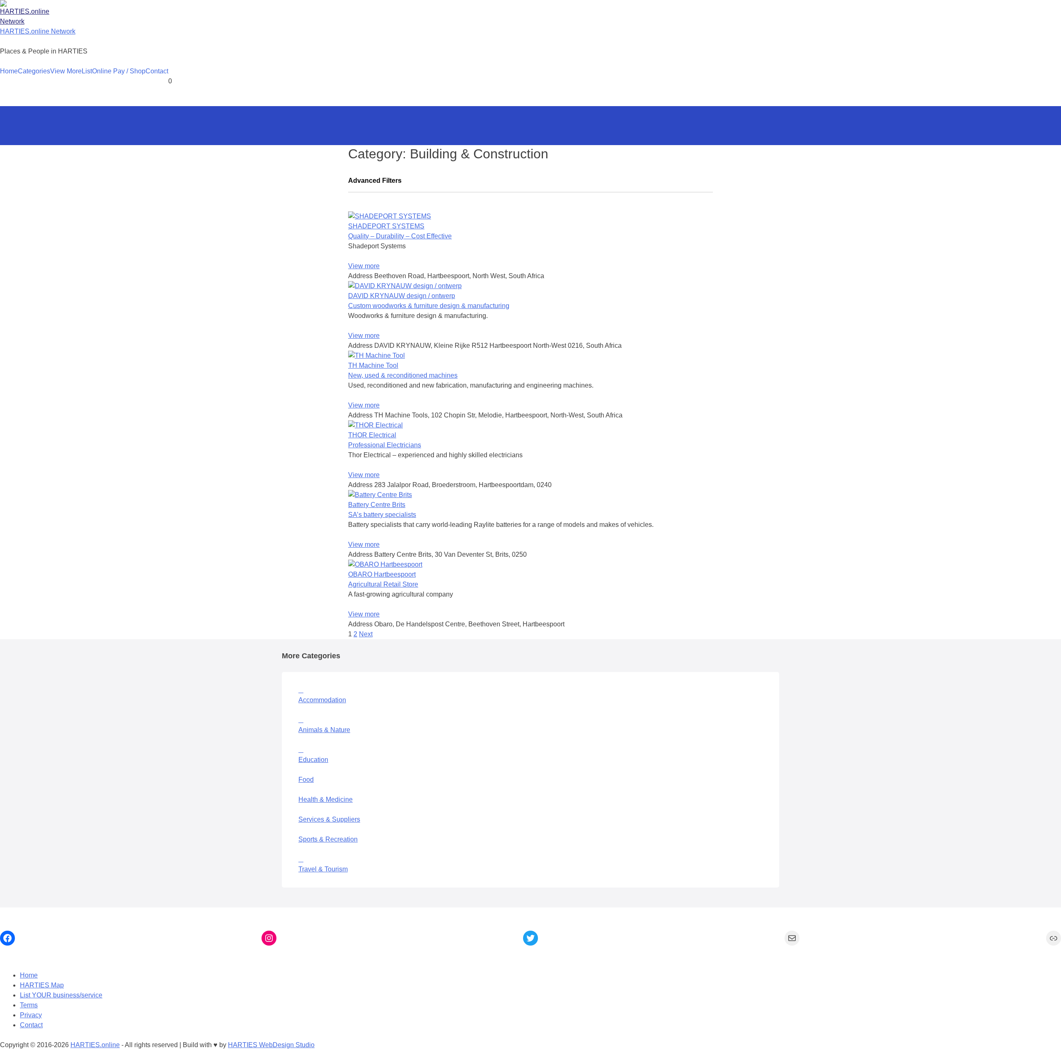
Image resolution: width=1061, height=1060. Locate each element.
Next (366, 634)
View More (66, 71)
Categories (34, 71)
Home (9, 71)
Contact (156, 71)
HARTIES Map (42, 985)
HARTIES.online (95, 1044)
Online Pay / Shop (118, 71)
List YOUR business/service (61, 995)
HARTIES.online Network (37, 31)
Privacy (31, 1015)
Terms (29, 1005)
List (87, 71)
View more (364, 265)
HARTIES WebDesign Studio (271, 1044)
